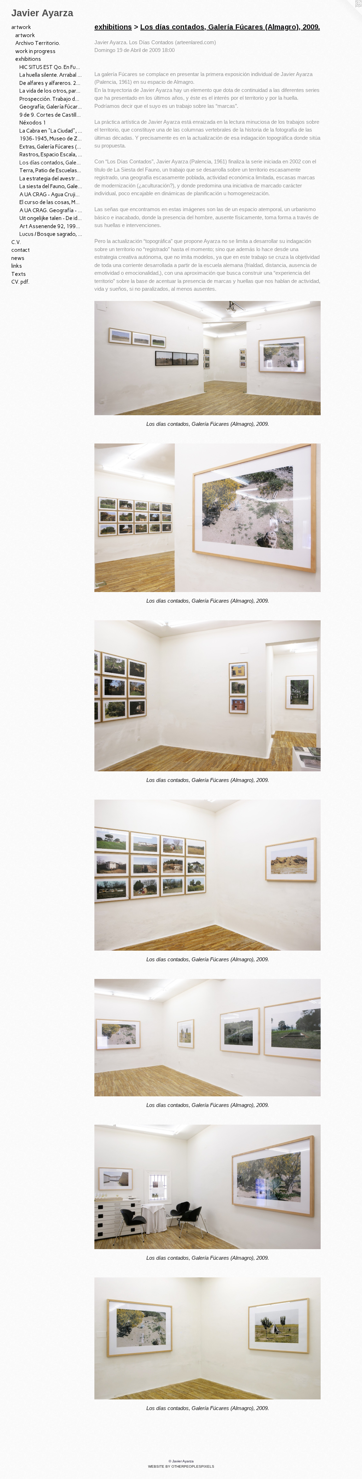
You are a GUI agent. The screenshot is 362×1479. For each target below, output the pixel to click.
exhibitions (28, 59)
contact (20, 250)
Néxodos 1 (32, 123)
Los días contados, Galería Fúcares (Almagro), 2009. (50, 163)
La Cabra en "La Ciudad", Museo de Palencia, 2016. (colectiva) (50, 131)
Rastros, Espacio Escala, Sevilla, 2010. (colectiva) (50, 154)
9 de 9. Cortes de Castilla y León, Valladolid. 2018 (50, 115)
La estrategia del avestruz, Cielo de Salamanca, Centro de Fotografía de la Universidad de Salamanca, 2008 (50, 178)
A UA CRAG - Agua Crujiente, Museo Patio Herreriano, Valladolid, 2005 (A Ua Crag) (50, 194)
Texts (18, 274)
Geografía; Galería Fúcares (50, 107)
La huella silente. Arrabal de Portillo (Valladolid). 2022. (50, 75)
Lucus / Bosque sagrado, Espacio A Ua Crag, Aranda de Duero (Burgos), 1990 (50, 234)
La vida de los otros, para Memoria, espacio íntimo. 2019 (50, 91)
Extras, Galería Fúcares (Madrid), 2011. (50, 147)
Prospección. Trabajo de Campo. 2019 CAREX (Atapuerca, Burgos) (50, 99)
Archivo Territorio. (37, 43)
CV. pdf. (20, 282)
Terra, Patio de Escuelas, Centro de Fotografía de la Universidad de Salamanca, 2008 (50, 170)
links (16, 266)
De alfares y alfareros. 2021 (50, 83)
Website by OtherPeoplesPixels (181, 1466)
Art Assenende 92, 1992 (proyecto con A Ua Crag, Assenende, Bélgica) (50, 226)
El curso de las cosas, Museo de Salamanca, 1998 (50, 202)
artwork (21, 27)
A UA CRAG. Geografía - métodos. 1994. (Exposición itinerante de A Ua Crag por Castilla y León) (50, 210)
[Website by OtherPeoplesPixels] (348, 14)
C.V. (16, 242)
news (17, 258)
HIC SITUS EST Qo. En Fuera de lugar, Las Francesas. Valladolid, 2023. (50, 67)
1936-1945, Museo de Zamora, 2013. (50, 138)
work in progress (35, 51)
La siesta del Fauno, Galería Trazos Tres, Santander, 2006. (50, 186)
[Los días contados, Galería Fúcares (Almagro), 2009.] (207, 358)
